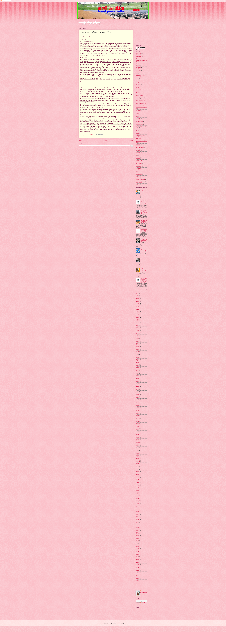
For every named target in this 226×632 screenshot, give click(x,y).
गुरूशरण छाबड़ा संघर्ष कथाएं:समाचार (141, 103)
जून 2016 (137, 487)
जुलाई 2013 (137, 540)
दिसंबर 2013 (137, 532)
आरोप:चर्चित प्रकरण (139, 82)
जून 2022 (137, 372)
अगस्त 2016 (137, 484)
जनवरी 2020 (137, 418)
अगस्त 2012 (137, 554)
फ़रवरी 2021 (137, 397)
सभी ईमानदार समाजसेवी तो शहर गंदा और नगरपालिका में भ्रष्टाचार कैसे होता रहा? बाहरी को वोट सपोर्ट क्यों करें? (144, 280)
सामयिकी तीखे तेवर (138, 166)
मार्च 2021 (137, 396)
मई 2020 (137, 412)
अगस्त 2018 (137, 445)
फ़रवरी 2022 (137, 378)
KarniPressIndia (144, 591)
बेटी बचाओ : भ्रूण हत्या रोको (140, 135)
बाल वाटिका (137, 133)
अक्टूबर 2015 (138, 500)
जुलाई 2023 (137, 351)
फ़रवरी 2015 (137, 513)
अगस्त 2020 (137, 407)
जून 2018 (137, 448)
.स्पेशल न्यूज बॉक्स (85, 135)
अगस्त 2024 (137, 330)
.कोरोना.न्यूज (137, 54)
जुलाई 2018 (137, 447)
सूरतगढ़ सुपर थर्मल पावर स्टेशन (140, 177)
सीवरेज (137, 173)
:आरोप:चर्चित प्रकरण (139, 68)
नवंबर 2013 (137, 533)
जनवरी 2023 (137, 360)
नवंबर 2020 (137, 402)
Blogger (119, 623)
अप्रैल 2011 (137, 578)
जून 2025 (137, 314)
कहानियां (137, 93)
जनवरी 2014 (137, 530)
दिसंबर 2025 (137, 304)
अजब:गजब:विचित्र (138, 70)
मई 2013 (137, 543)
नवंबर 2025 (137, 306)
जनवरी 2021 (137, 399)
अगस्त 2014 (137, 521)
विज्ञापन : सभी (138, 157)
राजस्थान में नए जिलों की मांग (140, 147)
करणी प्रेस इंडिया (89, 23)
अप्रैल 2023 (137, 356)
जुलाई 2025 (137, 312)
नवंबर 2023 (137, 344)
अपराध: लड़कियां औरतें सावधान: (140, 75)
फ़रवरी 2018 (137, 455)
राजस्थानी (137, 149)
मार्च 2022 (137, 376)
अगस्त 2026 (137, 292)
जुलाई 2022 (137, 370)
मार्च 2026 (137, 300)
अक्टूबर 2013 (138, 535)
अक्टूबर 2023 (138, 346)
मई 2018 (137, 450)
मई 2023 (137, 354)
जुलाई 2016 (137, 485)
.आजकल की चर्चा (138, 53)
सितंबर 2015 (137, 501)
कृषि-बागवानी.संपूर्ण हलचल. (139, 95)
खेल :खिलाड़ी (137, 98)
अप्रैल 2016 (137, 490)
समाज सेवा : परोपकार (139, 163)
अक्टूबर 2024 (138, 327)
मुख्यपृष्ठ (105, 140)
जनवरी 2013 (137, 548)
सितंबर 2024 (137, 328)
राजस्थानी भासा (138, 150)
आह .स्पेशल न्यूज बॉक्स (139, 85)
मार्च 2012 (137, 561)
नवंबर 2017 (137, 460)
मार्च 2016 (137, 492)
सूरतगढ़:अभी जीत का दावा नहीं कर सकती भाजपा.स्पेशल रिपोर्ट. (144, 221)
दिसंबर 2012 (137, 549)
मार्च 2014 (137, 527)
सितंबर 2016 (137, 482)
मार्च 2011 (137, 580)
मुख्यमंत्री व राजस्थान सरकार (140, 140)
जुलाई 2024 (137, 332)
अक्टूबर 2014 (138, 517)
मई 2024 (137, 335)
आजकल (137, 78)
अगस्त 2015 (137, 503)
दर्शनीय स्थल (137, 116)
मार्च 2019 (137, 434)
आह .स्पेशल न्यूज (138, 84)
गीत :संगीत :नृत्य (138, 101)
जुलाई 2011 (137, 573)
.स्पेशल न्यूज (137, 65)
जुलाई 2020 (137, 408)
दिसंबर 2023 (137, 343)
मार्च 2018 (137, 453)
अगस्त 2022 (137, 368)
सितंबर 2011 (137, 570)
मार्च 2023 (137, 357)
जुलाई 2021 (137, 389)
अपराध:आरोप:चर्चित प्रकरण (140, 76)
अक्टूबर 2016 (138, 481)
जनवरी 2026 (137, 303)
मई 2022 (137, 373)
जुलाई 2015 (137, 505)
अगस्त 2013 (137, 538)
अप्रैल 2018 (137, 452)
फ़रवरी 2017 (137, 474)
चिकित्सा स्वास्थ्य (138, 110)
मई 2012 (137, 557)
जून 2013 (137, 541)
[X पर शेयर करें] (100, 134)
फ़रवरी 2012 (137, 562)
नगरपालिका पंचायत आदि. (139, 121)
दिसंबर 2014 (137, 516)
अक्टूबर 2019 (138, 423)
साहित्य (137, 171)
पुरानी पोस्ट (131, 140)
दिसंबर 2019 (137, 420)
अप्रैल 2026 (137, 298)
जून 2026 (137, 295)
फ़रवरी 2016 (137, 493)
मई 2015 (137, 508)
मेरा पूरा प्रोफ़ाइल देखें (143, 592)
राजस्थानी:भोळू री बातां (139, 152)
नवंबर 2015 (137, 498)
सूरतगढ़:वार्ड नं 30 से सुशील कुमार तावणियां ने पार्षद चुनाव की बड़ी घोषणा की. (144, 270)
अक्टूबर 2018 (138, 442)
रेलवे (136, 155)
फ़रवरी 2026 (137, 301)
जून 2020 (137, 410)
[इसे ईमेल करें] (98, 134)
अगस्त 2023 (137, 349)
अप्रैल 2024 (137, 336)
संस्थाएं (137, 161)
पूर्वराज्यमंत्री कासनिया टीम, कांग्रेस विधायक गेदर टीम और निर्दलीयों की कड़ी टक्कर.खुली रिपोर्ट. (144, 202)
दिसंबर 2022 (137, 362)
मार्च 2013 (137, 546)
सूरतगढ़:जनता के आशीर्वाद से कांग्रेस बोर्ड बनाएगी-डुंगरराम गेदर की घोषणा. (144, 240)
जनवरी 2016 (137, 495)
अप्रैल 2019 (137, 432)
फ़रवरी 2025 (137, 320)
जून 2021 (137, 391)
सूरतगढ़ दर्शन (137, 176)
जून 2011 (137, 575)
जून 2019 (137, 429)
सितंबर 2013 (137, 537)
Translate (143, 602)
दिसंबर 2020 (137, 400)
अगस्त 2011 (137, 572)
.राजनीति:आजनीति (138, 56)
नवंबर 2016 (137, 479)
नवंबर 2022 (137, 364)
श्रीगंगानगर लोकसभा (139, 160)
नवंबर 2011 (137, 567)
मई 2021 (137, 392)
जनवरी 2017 (137, 476)
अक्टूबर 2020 (138, 404)
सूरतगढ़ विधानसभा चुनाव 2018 (140, 181)
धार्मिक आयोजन (138, 118)
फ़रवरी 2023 (137, 359)
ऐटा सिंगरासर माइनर (138, 89)
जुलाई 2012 (137, 556)
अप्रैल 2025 (137, 317)
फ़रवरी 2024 (137, 340)
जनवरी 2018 (137, 456)
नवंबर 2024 (137, 325)
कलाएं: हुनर (137, 90)
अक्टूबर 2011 (138, 569)
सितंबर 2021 (137, 386)
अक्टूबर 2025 (138, 308)
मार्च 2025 (137, 319)
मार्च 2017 (137, 473)
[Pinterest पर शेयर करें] (102, 134)
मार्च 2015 (137, 511)
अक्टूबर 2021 (138, 384)
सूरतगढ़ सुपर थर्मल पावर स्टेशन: (140, 179)
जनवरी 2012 (137, 564)
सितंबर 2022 (137, 367)
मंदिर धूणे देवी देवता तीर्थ (139, 136)
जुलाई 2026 (137, 293)
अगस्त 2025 (137, 311)
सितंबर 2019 (137, 424)
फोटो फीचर (137, 132)
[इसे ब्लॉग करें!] (99, 134)
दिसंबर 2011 (137, 565)
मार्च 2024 (137, 338)
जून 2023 (137, 352)
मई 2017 (137, 469)
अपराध (137, 73)
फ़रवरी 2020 (137, 416)
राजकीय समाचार (138, 144)
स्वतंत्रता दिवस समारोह (139, 182)
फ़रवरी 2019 (137, 436)
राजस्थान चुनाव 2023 (139, 145)
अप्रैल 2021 (137, 394)
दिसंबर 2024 (137, 324)
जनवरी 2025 (137, 322)
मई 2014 (137, 524)
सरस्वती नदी (137, 165)
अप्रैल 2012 (137, 559)
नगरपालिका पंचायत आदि (139, 119)
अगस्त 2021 (137, 388)
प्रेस (136, 130)
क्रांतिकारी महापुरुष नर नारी (140, 97)
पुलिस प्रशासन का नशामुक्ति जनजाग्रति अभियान (141, 127)
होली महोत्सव (137, 184)
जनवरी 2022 (137, 380)
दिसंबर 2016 (137, 477)
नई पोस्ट (80, 140)
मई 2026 (137, 296)
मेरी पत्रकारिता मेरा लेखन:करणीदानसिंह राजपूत (141, 142)
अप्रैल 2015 (137, 509)
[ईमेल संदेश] (96, 134)
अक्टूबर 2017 (138, 461)
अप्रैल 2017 (137, 471)
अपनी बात (137, 72)
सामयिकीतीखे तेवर (138, 169)
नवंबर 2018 (137, 440)
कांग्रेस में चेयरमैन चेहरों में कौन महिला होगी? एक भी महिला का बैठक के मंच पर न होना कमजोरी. (144, 259)
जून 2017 (137, 468)
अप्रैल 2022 (137, 375)
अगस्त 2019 (137, 426)
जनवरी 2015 (137, 514)
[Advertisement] (164, 35)
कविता (136, 92)
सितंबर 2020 (137, 405)
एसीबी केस (137, 87)
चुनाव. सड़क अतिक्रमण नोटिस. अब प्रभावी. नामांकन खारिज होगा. (144, 249)
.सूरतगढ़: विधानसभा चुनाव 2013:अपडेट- (139, 58)
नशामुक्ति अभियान (138, 123)
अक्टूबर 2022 (138, 365)
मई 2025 (137, 316)
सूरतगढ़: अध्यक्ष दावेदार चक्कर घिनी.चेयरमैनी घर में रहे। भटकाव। (144, 230)
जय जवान (137, 113)
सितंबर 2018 (137, 444)
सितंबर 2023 (137, 348)
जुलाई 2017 (137, 466)
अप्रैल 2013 (137, 545)
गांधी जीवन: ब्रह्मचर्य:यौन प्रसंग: (140, 100)
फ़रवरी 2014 (137, 529)
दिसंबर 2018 (137, 439)
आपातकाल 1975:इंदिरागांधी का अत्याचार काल (141, 81)
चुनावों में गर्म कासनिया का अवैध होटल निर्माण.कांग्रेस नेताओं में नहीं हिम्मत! (144, 212)
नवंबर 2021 (137, 383)
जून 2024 (137, 333)
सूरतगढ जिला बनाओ (138, 174)
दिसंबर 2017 (137, 458)
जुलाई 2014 (137, 522)
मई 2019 (137, 431)
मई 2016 (137, 489)
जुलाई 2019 (137, 428)
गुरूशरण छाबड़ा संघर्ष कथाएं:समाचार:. (141, 105)
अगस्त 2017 (137, 465)
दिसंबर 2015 (137, 497)
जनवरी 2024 (137, 341)
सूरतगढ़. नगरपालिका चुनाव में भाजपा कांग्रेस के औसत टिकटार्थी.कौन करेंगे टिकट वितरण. (144, 191)
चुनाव (136, 111)
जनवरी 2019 (137, 437)
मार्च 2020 (137, 415)
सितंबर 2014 (137, 519)
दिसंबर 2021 (137, 381)
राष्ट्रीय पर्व (137, 153)
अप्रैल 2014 (137, 525)
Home (137, 585)
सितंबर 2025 (137, 309)
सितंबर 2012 (137, 553)
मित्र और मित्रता (138, 138)
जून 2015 (137, 506)
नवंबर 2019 (137, 421)
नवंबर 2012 (137, 551)
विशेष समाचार (138, 158)
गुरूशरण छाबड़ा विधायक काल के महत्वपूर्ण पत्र (141, 108)
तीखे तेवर (137, 115)
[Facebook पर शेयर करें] (101, 134)
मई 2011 (137, 577)
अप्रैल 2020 (137, 413)
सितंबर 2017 (137, 463)
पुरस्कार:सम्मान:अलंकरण (139, 124)
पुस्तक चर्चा (137, 128)
